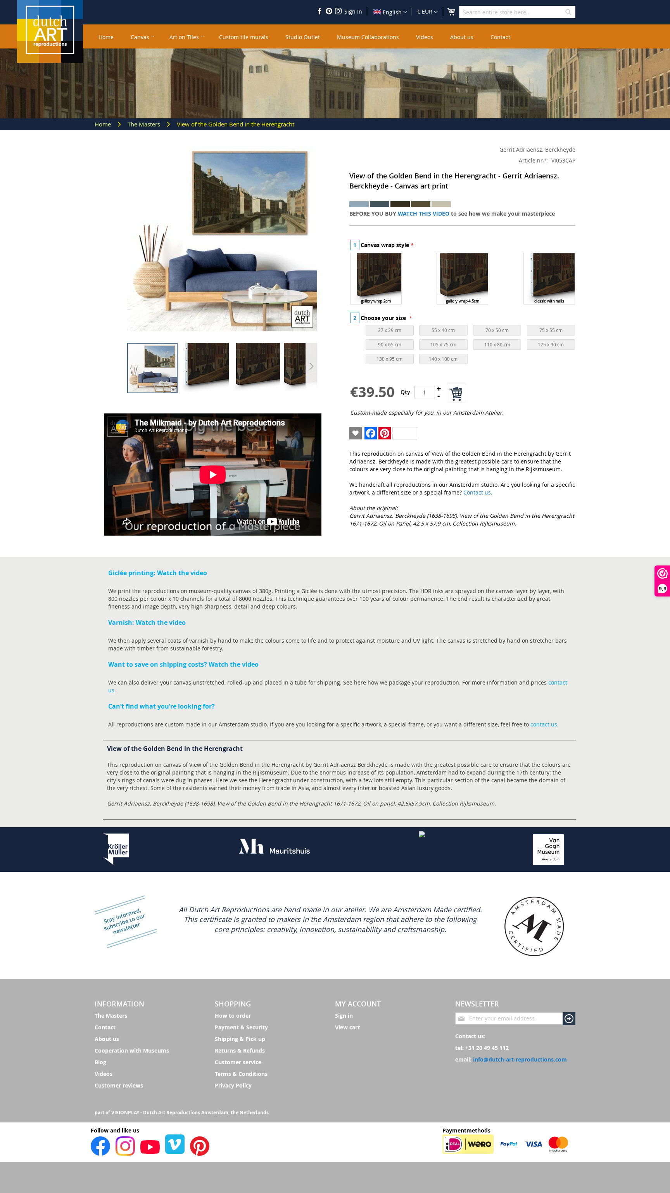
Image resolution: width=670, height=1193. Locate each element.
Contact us (477, 492)
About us (107, 1039)
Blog (100, 1062)
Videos (103, 1073)
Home (103, 124)
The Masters (145, 124)
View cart (347, 1027)
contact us (543, 724)
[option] (376, 278)
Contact (105, 1027)
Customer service (238, 1062)
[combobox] (517, 12)
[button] (427, 12)
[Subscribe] (569, 1018)
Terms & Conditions (241, 1073)
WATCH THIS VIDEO (423, 213)
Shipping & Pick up (240, 1039)
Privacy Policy (233, 1085)
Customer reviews (119, 1085)
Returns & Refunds (240, 1050)
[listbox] (462, 279)
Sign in (344, 1015)
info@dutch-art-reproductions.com (520, 1059)
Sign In (353, 11)
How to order (233, 1015)
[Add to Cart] (456, 393)
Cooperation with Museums (132, 1050)
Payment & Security (241, 1027)
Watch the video (182, 573)
